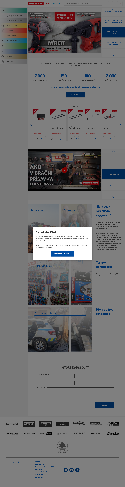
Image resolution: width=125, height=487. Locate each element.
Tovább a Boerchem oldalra (62, 254)
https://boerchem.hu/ (42, 240)
